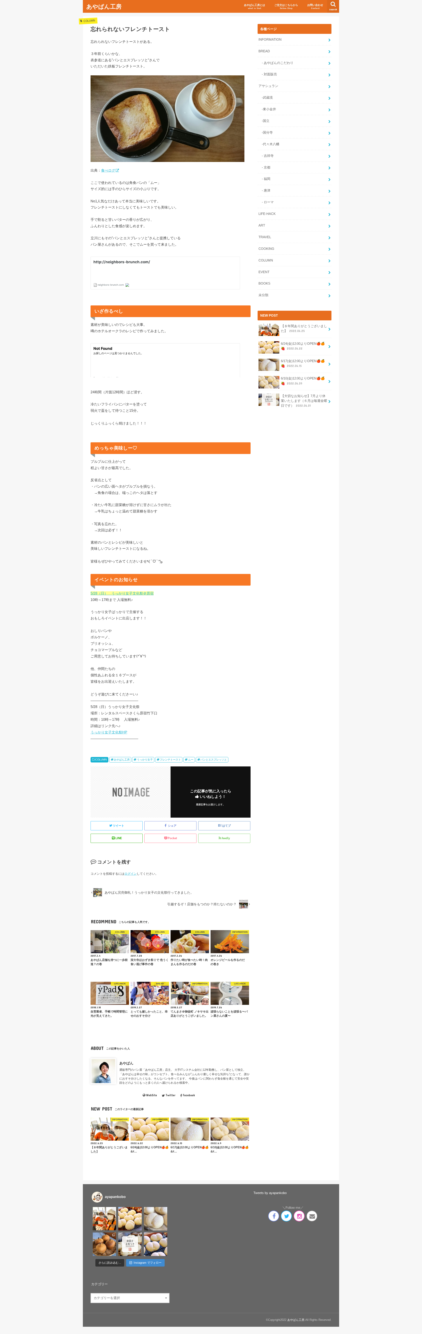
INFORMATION (270, 39)
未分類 (263, 295)
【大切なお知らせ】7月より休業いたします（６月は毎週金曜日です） (304, 400)
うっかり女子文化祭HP (109, 732)
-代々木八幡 (268, 144)
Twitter (170, 1095)
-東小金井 (267, 109)
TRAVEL (264, 237)
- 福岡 (264, 179)
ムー (190, 759)
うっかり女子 (145, 759)
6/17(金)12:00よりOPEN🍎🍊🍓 (303, 363)
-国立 (263, 121)
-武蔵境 (265, 97)
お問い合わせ (315, 6)
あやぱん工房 (104, 6)
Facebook (189, 1095)
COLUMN (101, 759)
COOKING (266, 248)
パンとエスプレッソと (213, 759)
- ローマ (266, 202)
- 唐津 (264, 190)
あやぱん (126, 1063)
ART (261, 225)
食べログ (108, 170)
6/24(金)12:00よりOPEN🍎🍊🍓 (303, 346)
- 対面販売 (267, 74)
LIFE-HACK (267, 214)
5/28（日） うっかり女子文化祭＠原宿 (122, 593)
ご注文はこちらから (286, 6)
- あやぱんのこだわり (275, 63)
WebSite (151, 1095)
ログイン (130, 873)
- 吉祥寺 (266, 156)
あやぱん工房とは (254, 6)
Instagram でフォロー (148, 1262)
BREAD (264, 51)
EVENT (263, 272)
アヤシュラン (268, 86)
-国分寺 (265, 132)
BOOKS (264, 283)
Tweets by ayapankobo (270, 1193)
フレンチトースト (170, 759)
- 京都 (264, 167)
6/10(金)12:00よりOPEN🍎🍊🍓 (303, 381)
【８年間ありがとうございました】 (304, 328)
